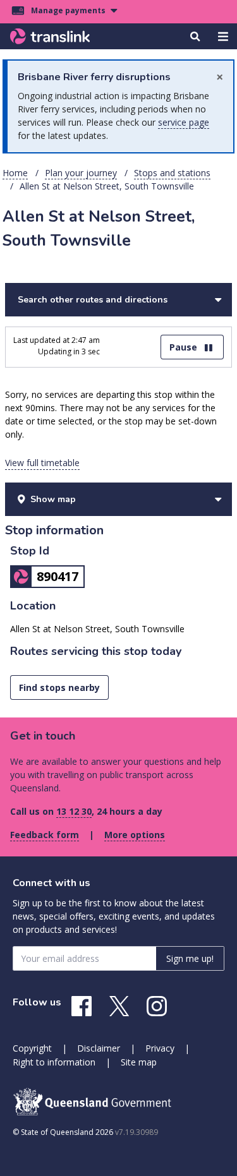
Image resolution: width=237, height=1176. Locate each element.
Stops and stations (172, 173)
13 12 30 (74, 811)
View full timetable (42, 463)
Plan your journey (81, 173)
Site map (139, 1062)
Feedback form (44, 835)
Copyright (32, 1048)
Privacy (159, 1048)
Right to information (54, 1062)
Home (15, 173)
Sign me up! (190, 958)
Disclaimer (98, 1048)
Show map (53, 499)
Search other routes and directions (92, 300)
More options (134, 835)
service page (183, 122)
